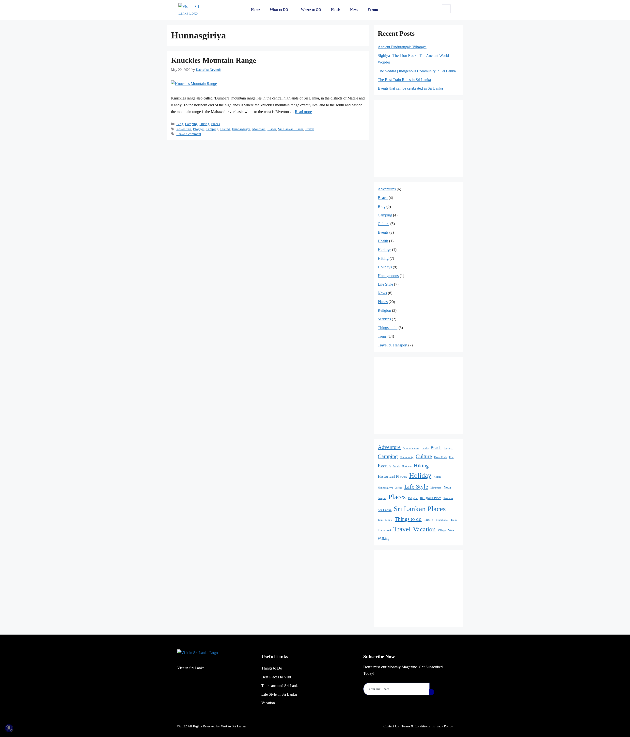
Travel (309, 129)
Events (383, 232)
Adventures (387, 189)
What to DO (279, 10)
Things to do (387, 328)
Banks (425, 448)
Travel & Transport (392, 345)
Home (255, 10)
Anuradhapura (411, 448)
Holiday (420, 475)
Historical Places (392, 476)
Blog (179, 124)
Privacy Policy (442, 726)
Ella (451, 457)
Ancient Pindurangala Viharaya (402, 47)
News (354, 10)
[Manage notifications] (9, 728)
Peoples (382, 498)
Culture (383, 224)
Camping (191, 124)
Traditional (442, 520)
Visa (451, 530)
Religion (384, 310)
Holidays (385, 267)
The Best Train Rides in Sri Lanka (404, 80)
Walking (383, 538)
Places (215, 124)
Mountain (259, 129)
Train (454, 520)
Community (406, 457)
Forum (373, 10)
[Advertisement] (268, 179)
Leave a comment (188, 134)
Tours (382, 336)
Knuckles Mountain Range (213, 60)
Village (442, 530)
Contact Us (391, 726)
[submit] (431, 692)
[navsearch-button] (446, 8)
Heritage (384, 249)
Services (384, 319)
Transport (384, 530)
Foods (396, 466)
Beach (383, 198)
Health (383, 241)
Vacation (424, 529)
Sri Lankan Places (290, 129)
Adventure (183, 129)
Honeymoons (388, 276)
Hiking (204, 124)
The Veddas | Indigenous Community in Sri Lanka (417, 71)
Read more (303, 112)
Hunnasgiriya (241, 129)
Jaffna (398, 487)
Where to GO (311, 10)
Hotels (335, 10)
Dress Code (440, 457)
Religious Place (430, 498)
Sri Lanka (385, 510)
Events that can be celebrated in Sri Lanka (410, 88)
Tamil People (385, 520)
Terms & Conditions (415, 726)
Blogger (198, 129)
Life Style (385, 284)
